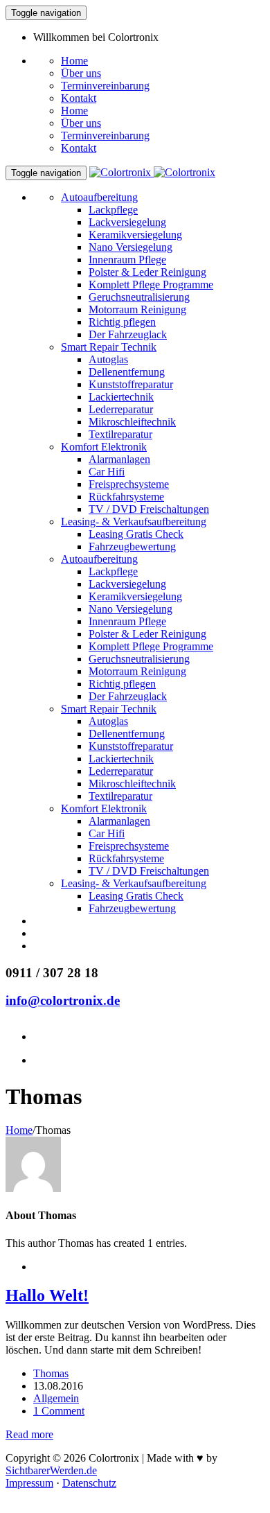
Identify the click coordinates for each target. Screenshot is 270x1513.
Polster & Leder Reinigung (147, 272)
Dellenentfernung (127, 372)
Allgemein (56, 1398)
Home (74, 61)
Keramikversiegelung (135, 234)
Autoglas (108, 359)
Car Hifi (107, 472)
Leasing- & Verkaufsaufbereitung (133, 521)
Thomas (51, 1373)
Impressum (29, 1483)
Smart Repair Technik (108, 347)
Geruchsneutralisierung (139, 297)
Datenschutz (89, 1483)
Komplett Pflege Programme (151, 284)
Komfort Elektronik (104, 447)
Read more (29, 1434)
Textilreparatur (120, 434)
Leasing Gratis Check (136, 534)
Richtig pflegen (122, 322)
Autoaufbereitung (99, 197)
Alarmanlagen (119, 459)
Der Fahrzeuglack (128, 334)
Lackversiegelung (127, 222)
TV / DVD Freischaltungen (149, 509)
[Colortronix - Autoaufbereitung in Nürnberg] (152, 172)
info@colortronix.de (63, 1000)
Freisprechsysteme (129, 484)
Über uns (81, 73)
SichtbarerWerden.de (51, 1470)
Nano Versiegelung (130, 247)
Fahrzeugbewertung (132, 546)
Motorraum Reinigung (137, 309)
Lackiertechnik (121, 397)
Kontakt (78, 98)
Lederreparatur (121, 409)
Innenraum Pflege (127, 259)
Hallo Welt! (47, 1295)
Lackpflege (113, 210)
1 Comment (58, 1411)
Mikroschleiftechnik (132, 422)
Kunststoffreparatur (131, 384)
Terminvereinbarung (105, 85)
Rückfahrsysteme (126, 496)
